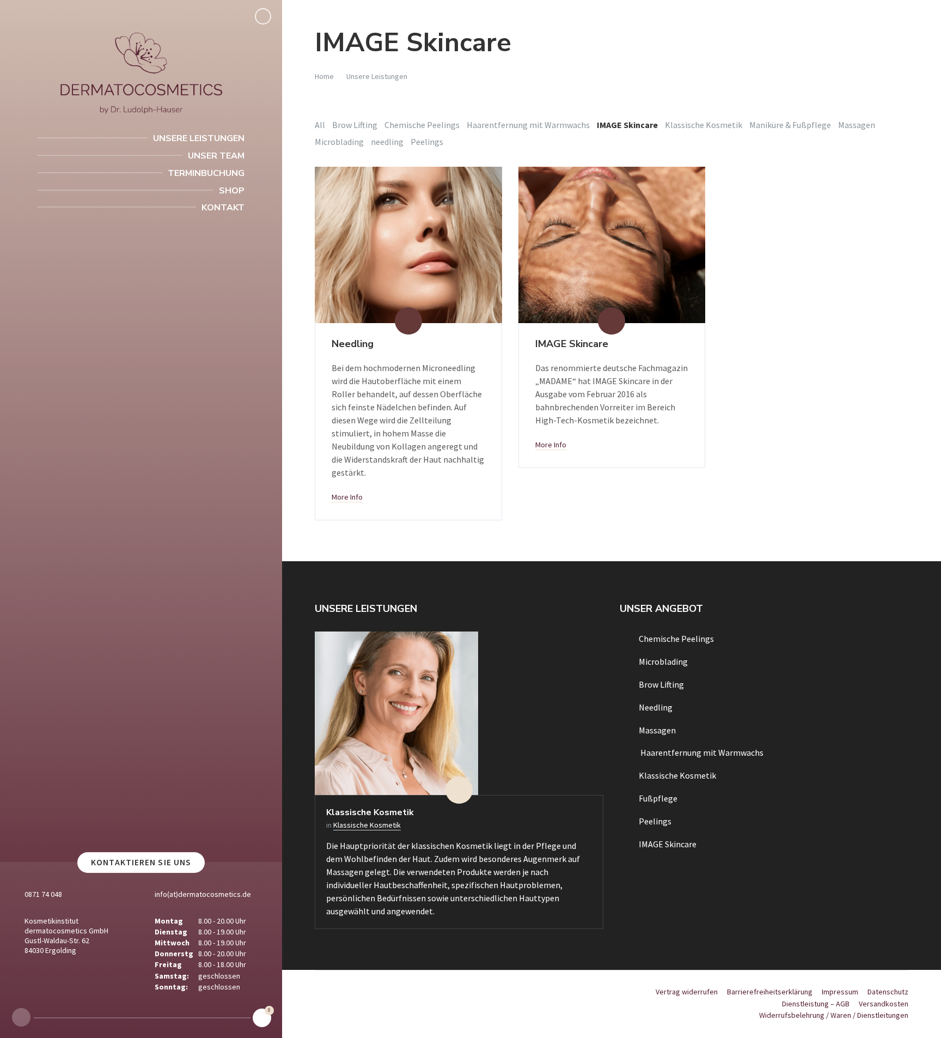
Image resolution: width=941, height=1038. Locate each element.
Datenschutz (887, 992)
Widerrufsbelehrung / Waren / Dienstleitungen (833, 1015)
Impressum (840, 992)
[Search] (263, 16)
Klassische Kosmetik (703, 124)
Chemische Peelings (422, 124)
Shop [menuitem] (232, 191)
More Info (347, 497)
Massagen (856, 124)
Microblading (339, 141)
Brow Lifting (354, 124)
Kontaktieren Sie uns (141, 862)
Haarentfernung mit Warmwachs (528, 124)
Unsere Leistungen (376, 76)
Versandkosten (883, 1004)
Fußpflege (658, 798)
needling (387, 141)
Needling (353, 343)
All (320, 124)
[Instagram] (21, 1017)
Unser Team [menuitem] (216, 156)
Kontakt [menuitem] (223, 208)
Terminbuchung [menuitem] (206, 173)
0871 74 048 (43, 894)
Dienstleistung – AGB (816, 1004)
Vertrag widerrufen (687, 992)
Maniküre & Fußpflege (790, 124)
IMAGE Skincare (571, 343)
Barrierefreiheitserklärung (769, 992)
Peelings (427, 141)
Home (324, 76)
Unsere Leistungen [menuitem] (199, 138)
